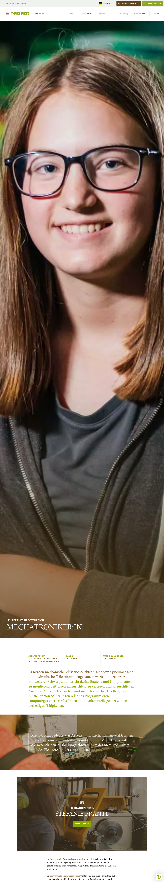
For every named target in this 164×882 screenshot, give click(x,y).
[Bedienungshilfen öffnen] (159, 877)
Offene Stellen (153, 3)
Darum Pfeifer (86, 13)
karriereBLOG (140, 13)
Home (72, 13)
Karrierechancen (106, 13)
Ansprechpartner (130, 3)
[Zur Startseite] (26, 14)
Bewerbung (123, 13)
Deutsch (106, 3)
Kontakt (155, 13)
